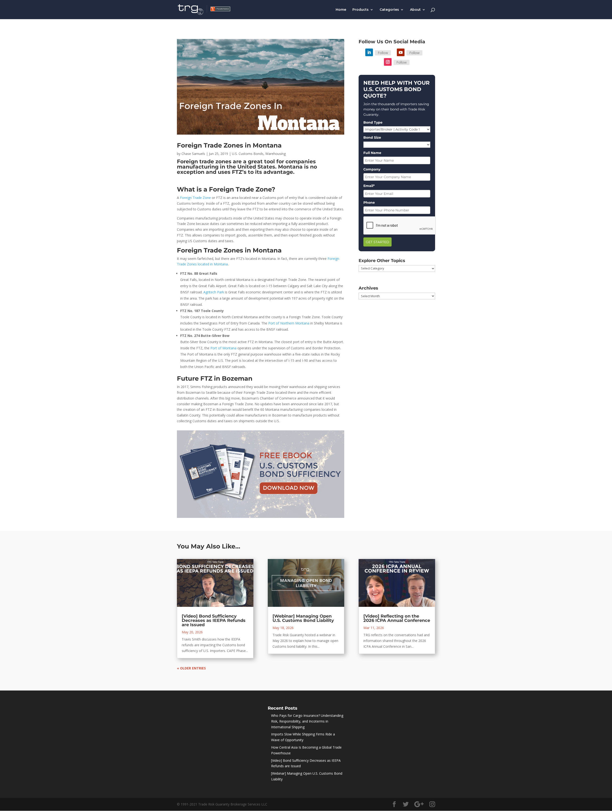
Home (341, 10)
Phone (369, 202)
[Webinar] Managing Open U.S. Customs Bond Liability (303, 618)
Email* (369, 186)
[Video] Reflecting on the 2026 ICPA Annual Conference (396, 618)
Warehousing (275, 153)
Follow (383, 52)
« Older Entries (191, 668)
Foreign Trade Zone (195, 197)
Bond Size (372, 137)
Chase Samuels (193, 153)
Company (371, 169)
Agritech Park (213, 292)
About (415, 10)
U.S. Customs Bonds (247, 153)
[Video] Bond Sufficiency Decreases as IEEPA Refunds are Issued (214, 620)
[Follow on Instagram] (388, 62)
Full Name (372, 153)
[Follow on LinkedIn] (369, 52)
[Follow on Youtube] (400, 52)
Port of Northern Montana (288, 323)
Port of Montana (223, 348)
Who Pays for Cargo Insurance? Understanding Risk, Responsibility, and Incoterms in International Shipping (307, 721)
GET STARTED (377, 242)
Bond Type (372, 122)
